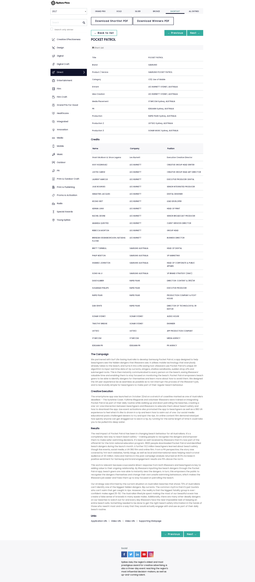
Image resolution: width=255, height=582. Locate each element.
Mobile (60, 146)
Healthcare (63, 113)
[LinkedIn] (137, 554)
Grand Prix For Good (67, 105)
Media (60, 137)
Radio (60, 203)
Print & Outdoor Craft (68, 178)
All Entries (194, 11)
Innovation (62, 129)
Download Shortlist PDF (111, 21)
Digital (60, 55)
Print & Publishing (66, 187)
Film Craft (62, 96)
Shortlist (175, 11)
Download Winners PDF (153, 21)
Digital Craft (63, 64)
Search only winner (64, 29)
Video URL (116, 520)
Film (59, 88)
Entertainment (64, 80)
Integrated (62, 121)
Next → (195, 33)
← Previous (175, 33)
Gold (119, 11)
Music (60, 154)
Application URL (99, 520)
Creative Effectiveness (68, 39)
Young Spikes (63, 219)
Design (60, 47)
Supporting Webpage (150, 520)
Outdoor (61, 162)
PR (58, 170)
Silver (138, 11)
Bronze (156, 11)
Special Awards (65, 211)
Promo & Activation (67, 195)
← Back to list (104, 33)
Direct (60, 72)
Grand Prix (100, 11)
